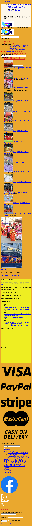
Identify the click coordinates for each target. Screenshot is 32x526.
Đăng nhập (4, 520)
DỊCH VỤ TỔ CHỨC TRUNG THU (17, 48)
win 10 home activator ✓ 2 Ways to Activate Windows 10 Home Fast (17, 314)
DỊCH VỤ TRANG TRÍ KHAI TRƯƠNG (15, 462)
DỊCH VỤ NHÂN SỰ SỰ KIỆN (12, 57)
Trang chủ (7, 41)
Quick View (4, 269)
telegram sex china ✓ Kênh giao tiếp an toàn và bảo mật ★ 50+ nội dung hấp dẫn (16, 308)
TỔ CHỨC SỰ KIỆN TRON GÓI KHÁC (18, 50)
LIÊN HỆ (6, 467)
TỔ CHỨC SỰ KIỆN (9, 43)
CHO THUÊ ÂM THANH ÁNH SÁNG (14, 59)
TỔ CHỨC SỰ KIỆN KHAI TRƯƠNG (18, 45)
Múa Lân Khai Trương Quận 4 (10, 275)
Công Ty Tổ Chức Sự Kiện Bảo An (14, 317)
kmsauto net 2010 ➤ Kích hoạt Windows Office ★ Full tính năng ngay (16, 322)
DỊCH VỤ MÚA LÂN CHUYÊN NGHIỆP (15, 53)
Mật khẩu (4, 517)
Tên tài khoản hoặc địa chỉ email (11, 512)
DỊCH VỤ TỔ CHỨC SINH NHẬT (17, 47)
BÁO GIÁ (6, 469)
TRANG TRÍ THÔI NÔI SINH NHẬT (14, 52)
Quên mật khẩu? (6, 524)
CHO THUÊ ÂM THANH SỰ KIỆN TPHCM (16, 325)
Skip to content (5, 1)
